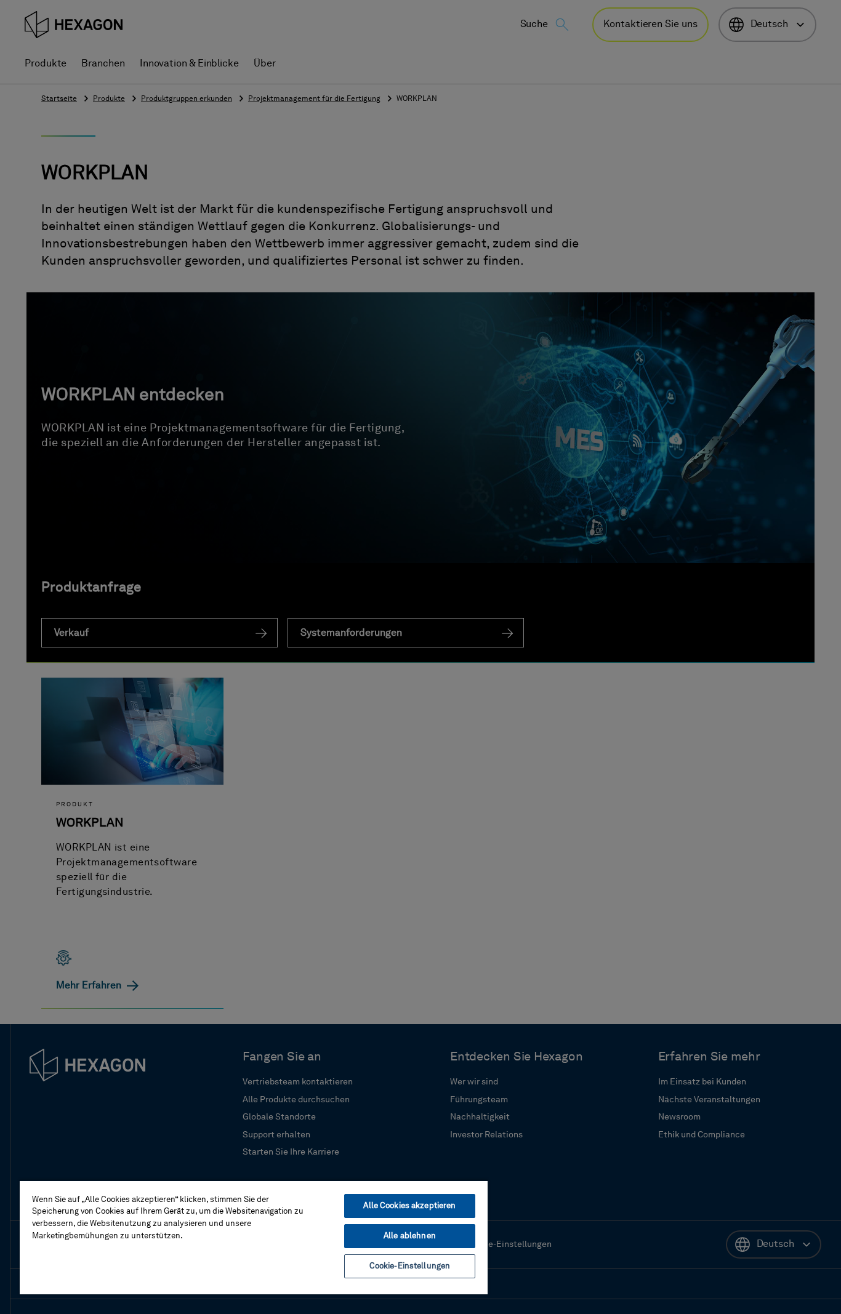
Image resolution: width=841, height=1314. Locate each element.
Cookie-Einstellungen (410, 1266)
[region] (254, 1237)
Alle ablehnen (410, 1236)
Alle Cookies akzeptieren (409, 1206)
